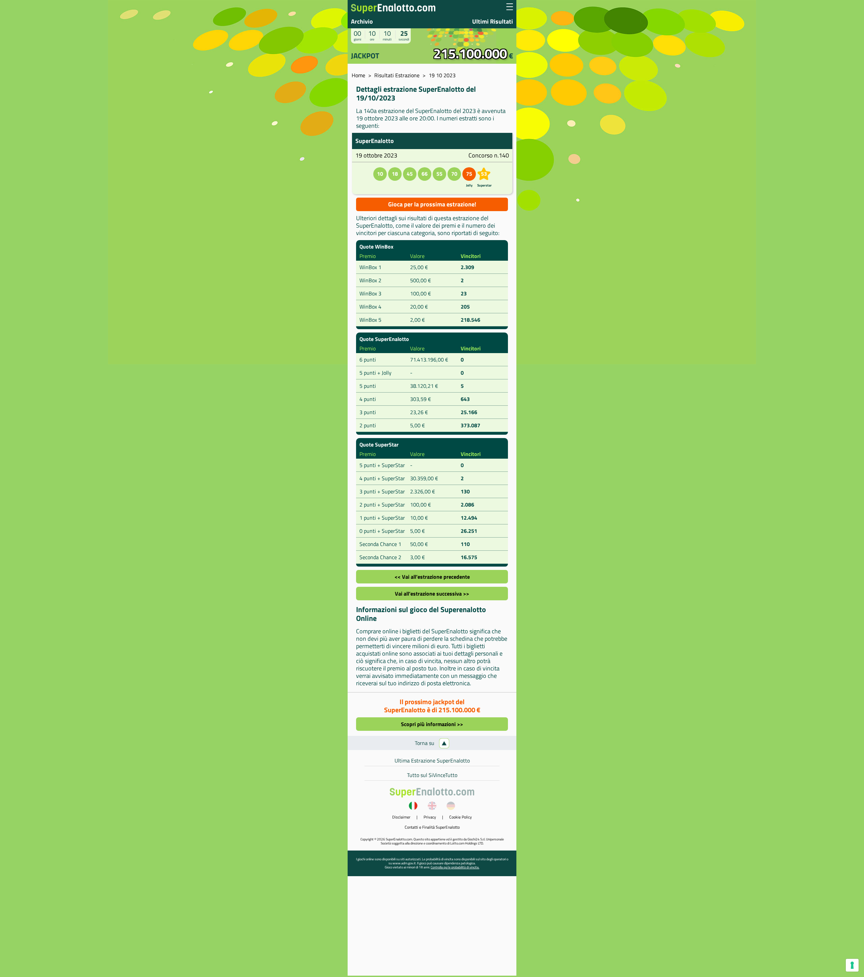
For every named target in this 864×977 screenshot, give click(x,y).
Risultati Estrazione (397, 75)
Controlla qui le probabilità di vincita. (455, 867)
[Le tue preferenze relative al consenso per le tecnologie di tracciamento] (852, 965)
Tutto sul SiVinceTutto (432, 775)
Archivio (362, 21)
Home (358, 75)
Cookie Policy (460, 817)
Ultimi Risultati (492, 21)
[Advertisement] (432, 928)
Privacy (430, 817)
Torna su (425, 743)
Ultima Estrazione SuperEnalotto (432, 760)
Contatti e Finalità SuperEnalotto (432, 827)
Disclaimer (401, 817)
